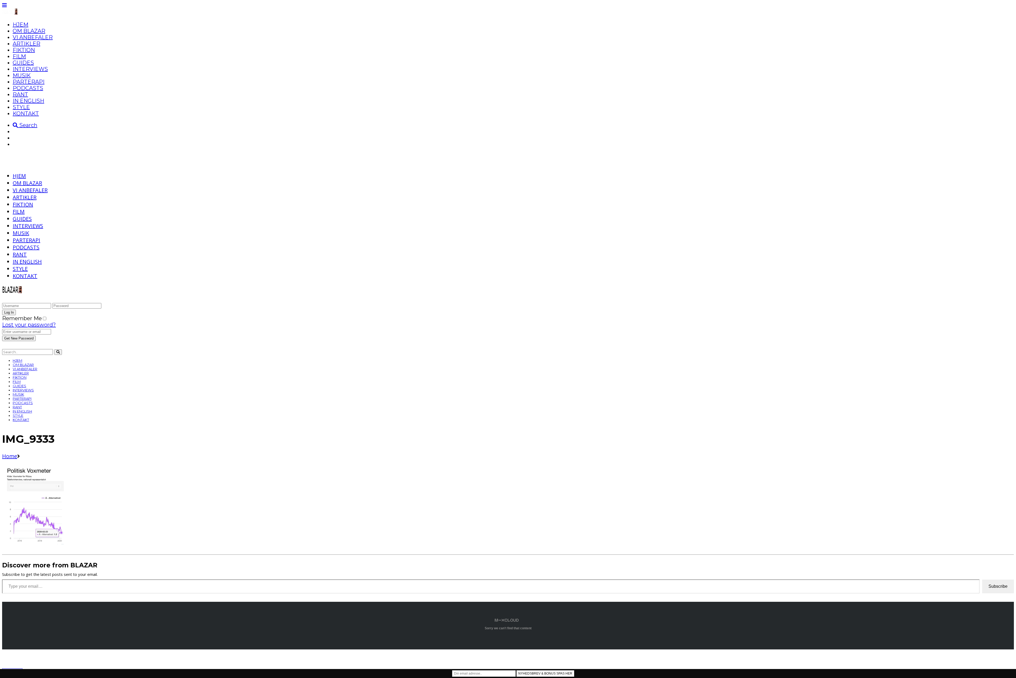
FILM (19, 56)
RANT (20, 94)
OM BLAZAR (29, 31)
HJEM (20, 24)
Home (9, 456)
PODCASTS (28, 88)
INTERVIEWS (30, 69)
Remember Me (22, 318)
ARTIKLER (26, 43)
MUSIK (22, 75)
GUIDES (23, 63)
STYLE (21, 107)
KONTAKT (26, 113)
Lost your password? (29, 325)
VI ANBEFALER (33, 37)
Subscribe (998, 586)
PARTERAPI (28, 82)
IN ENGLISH (28, 101)
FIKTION (24, 50)
